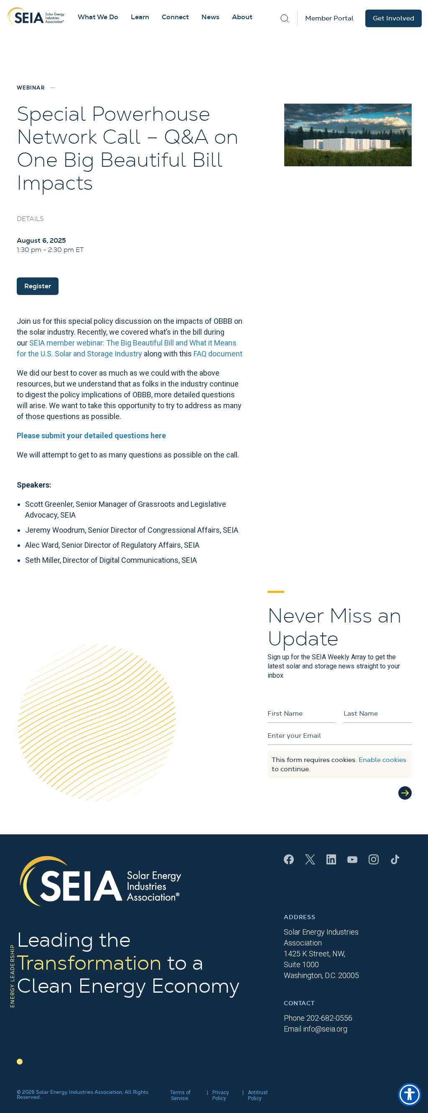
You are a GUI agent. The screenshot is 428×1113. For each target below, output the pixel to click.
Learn (140, 17)
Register (37, 286)
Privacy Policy (220, 1095)
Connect (175, 17)
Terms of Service (180, 1095)
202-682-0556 (329, 1018)
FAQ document (218, 353)
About (242, 17)
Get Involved (393, 18)
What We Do (98, 17)
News (210, 17)
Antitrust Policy (258, 1095)
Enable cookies (382, 760)
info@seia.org (325, 1028)
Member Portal (329, 18)
